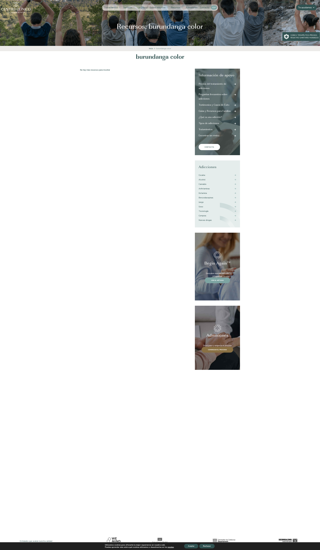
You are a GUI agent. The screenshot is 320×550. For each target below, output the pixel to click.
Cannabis (202, 184)
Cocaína (202, 175)
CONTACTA (209, 147)
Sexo (201, 206)
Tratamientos (111, 7)
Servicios (127, 7)
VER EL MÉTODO (217, 280)
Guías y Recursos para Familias (215, 111)
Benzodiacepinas (206, 197)
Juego (201, 202)
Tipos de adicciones (209, 123)
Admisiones (192, 7)
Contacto (204, 7)
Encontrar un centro (209, 136)
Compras (202, 215)
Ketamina (203, 193)
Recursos (175, 7)
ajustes (171, 547)
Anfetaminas (204, 188)
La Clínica (142, 7)
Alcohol (202, 179)
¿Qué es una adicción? (210, 117)
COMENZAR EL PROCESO (217, 350)
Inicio (151, 48)
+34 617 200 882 (303, 2)
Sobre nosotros (158, 7)
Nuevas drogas (205, 220)
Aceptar (191, 546)
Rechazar (207, 546)
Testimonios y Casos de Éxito (214, 105)
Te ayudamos (305, 7)
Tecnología (203, 211)
